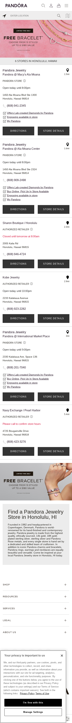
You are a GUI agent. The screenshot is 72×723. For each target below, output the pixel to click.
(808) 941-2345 (16, 105)
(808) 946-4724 (16, 254)
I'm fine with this (33, 702)
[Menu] (66, 5)
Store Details (53, 131)
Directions (18, 131)
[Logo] (16, 4)
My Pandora (13, 121)
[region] (33, 686)
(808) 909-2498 (16, 180)
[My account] (51, 5)
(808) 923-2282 (16, 308)
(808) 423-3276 (16, 441)
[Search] (43, 5)
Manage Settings (33, 712)
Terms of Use (42, 693)
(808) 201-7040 (16, 367)
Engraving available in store (22, 117)
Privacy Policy (27, 693)
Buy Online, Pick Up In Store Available (28, 191)
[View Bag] (59, 5)
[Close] (62, 655)
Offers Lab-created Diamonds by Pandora (30, 113)
